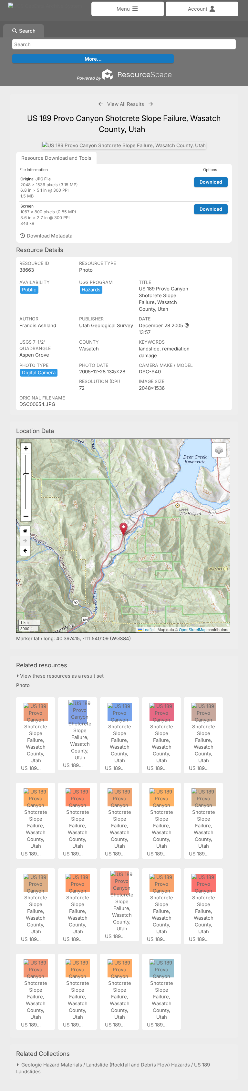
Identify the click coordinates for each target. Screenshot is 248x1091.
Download (211, 182)
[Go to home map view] (25, 531)
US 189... (31, 768)
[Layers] (219, 450)
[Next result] (150, 104)
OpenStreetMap (193, 629)
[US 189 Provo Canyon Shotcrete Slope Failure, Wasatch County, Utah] (124, 145)
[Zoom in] (26, 448)
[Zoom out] (26, 516)
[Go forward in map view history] (25, 541)
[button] (123, 529)
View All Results (125, 104)
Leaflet (148, 629)
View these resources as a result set (61, 676)
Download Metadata (49, 236)
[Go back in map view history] (25, 551)
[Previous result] (100, 104)
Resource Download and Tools (56, 158)
